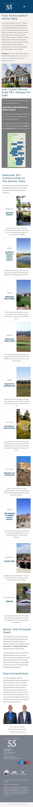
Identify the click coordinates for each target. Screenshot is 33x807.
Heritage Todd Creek (23, 356)
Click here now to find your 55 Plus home (15, 108)
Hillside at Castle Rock (15, 441)
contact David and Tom (10, 683)
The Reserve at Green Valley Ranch (13, 531)
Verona (16, 620)
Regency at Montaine (12, 488)
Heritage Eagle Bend (20, 314)
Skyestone (14, 578)
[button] (24, 6)
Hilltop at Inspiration (9, 399)
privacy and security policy (13, 784)
